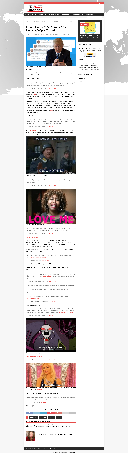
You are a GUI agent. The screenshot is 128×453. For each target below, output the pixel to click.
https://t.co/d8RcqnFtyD (85, 65)
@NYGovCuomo (62, 312)
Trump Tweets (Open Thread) (53, 34)
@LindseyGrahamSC (46, 276)
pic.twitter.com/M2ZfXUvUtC (91, 67)
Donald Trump (33, 417)
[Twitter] (100, 3)
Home (27, 14)
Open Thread (43, 417)
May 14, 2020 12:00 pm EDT (34, 34)
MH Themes (52, 448)
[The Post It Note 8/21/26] (90, 28)
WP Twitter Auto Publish (58, 452)
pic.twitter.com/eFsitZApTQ (38, 257)
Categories (89, 14)
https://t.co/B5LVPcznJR (33, 298)
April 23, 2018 (83, 71)
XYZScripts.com (72, 452)
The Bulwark (81, 78)
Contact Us (42, 14)
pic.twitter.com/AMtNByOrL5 (35, 356)
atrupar (39, 389)
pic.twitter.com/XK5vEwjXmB (54, 399)
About (34, 14)
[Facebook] (102, 3)
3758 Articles (49, 432)
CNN (34, 94)
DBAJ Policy (66, 14)
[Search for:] (94, 17)
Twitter (59, 417)
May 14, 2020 (52, 89)
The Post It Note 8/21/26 (89, 35)
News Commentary (37, 21)
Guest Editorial (54, 14)
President (51, 417)
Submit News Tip (78, 14)
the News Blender (32, 130)
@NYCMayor (70, 312)
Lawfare (80, 81)
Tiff (43, 34)
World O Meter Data (32, 237)
